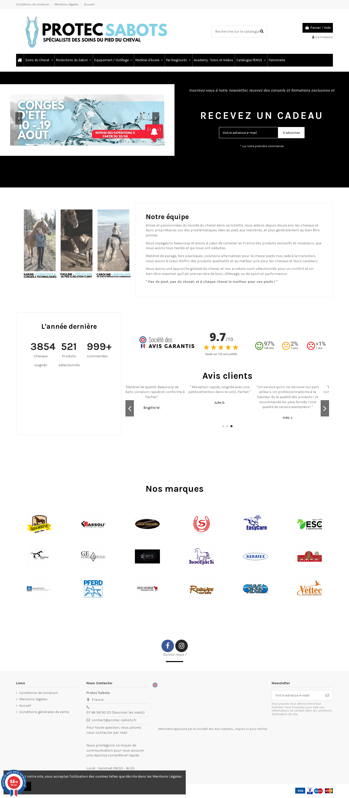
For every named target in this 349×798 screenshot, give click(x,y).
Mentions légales (66, 4)
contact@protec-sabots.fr (114, 720)
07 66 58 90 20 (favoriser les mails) (115, 712)
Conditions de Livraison (33, 4)
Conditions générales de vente (44, 712)
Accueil (89, 4)
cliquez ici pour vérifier (251, 729)
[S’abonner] (327, 695)
